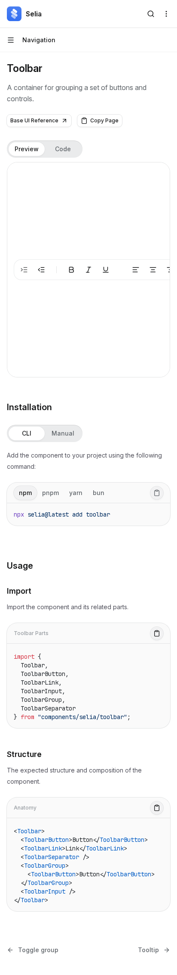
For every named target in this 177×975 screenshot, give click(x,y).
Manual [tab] (63, 433)
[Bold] (71, 270)
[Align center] (153, 270)
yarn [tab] (75, 492)
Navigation (38, 40)
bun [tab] (98, 492)
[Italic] (88, 270)
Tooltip (148, 949)
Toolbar (25, 68)
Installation (29, 407)
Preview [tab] (27, 149)
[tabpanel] (88, 269)
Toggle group (38, 949)
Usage (20, 566)
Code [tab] (63, 149)
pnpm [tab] (50, 492)
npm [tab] (25, 492)
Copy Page (104, 120)
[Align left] (136, 270)
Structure (24, 754)
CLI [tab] (26, 433)
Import (19, 590)
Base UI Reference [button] (34, 120)
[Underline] (106, 270)
